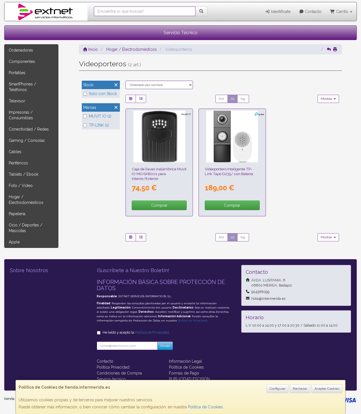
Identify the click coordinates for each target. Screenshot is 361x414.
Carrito (342, 11)
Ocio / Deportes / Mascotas (25, 228)
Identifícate (280, 11)
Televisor (17, 101)
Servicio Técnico (180, 32)
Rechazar (300, 389)
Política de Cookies (205, 407)
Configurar (277, 389)
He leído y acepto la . (136, 332)
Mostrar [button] (327, 99)
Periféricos (18, 163)
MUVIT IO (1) (100, 116)
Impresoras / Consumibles (21, 115)
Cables (15, 151)
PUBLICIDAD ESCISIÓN (189, 379)
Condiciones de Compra (119, 373)
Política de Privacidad (192, 320)
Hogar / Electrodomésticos (26, 200)
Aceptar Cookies (326, 389)
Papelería (17, 214)
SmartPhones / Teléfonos (22, 87)
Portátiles (17, 73)
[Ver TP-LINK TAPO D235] (232, 136)
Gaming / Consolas (27, 140)
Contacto (313, 11)
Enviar (165, 346)
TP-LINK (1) (99, 125)
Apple (14, 242)
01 (232, 99)
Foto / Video (21, 185)
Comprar (159, 205)
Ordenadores (21, 50)
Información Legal (185, 361)
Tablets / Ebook (23, 174)
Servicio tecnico (111, 379)
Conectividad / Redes (29, 129)
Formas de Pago (184, 373)
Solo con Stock (103, 93)
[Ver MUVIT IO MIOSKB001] (159, 136)
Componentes (22, 61)
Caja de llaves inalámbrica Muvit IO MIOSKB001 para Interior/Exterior (159, 174)
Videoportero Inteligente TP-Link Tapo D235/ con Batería (229, 171)
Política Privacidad (113, 367)
